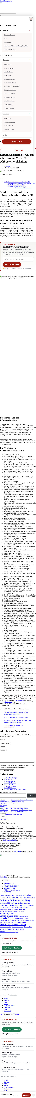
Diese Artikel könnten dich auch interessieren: (23, 187)
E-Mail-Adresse (5, 743)
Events (6, 998)
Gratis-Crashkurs (16, 141)
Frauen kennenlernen (10, 82)
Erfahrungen (7, 55)
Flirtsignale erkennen (10, 90)
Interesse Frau (4, 920)
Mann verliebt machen (22, 922)
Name (2, 740)
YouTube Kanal (8, 125)
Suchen (32, 795)
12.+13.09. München (10, 783)
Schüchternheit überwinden (11, 86)
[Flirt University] (18, 8)
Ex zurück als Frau (4, 907)
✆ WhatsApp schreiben (12, 948)
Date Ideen (2, 903)
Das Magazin (7, 64)
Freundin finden (8, 72)
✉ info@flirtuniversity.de (10, 952)
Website (2, 746)
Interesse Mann (15, 920)
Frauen (22, 909)
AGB (5, 1009)
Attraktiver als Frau (5, 897)
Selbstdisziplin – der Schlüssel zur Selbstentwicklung (13, 726)
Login (5, 135)
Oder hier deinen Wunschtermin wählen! (15, 789)
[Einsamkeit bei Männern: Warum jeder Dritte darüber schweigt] (4, 803)
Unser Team (7, 118)
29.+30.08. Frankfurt (10, 781)
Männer (22, 924)
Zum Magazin (4, 819)
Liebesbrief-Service (9, 49)
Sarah (8, 166)
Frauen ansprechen (9, 79)
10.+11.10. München (10, 788)
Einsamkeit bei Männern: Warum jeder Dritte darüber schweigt (22, 800)
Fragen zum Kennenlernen (11, 885)
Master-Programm (9, 25)
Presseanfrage (11, 973)
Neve (1, 1014)
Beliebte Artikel (31, 897)
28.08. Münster (8, 779)
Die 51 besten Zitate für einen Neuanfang (16, 717)
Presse (6, 1004)
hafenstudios (13, 995)
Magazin (6, 1000)
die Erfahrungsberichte (10, 840)
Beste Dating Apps (9, 888)
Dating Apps (4, 905)
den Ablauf (17, 852)
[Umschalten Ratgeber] (30, 60)
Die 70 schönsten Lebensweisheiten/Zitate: (17, 186)
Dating (8, 903)
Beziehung (4, 900)
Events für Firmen (9, 129)
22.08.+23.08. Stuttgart (10, 778)
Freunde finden (23, 916)
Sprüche (2, 929)
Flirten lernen (7, 75)
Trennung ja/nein (10, 929)
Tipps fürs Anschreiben (10, 886)
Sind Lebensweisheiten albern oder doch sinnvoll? (17, 182)
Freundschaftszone (18, 918)
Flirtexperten (8, 702)
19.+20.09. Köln (8, 784)
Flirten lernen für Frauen (5, 909)
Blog (27, 900)
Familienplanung (23, 907)
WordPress (16, 1014)
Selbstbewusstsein (9, 108)
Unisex (21, 929)
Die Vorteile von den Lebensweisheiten (16, 185)
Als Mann (27, 895)
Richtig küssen (8, 104)
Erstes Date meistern (9, 93)
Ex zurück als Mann (13, 907)
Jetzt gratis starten (12, 264)
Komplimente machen (27, 920)
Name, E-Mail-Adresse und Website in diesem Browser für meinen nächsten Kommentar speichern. (17, 766)
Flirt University (15, 909)
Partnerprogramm (16, 988)
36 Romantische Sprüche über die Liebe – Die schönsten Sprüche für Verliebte (17, 721)
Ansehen (26, 1095)
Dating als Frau (24, 903)
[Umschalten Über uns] (30, 114)
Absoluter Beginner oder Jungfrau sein (11, 895)
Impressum (7, 1007)
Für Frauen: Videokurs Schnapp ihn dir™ (16, 46)
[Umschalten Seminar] (30, 30)
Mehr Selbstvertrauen (9, 924)
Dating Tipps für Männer (19, 905)
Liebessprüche (12, 922)
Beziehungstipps (17, 900)
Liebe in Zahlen (3, 922)
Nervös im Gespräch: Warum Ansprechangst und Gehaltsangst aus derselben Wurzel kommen (21, 809)
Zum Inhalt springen (6, 1)
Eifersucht (32, 905)
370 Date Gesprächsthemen (12, 890)
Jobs (5, 1002)
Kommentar (4, 750)
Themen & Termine (9, 35)
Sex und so (28, 927)
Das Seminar (7, 891)
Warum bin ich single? (9, 931)
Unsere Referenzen (9, 122)
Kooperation (16, 980)
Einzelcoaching (8, 42)
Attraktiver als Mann (19, 897)
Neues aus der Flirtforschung (8, 792)
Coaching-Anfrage (18, 965)
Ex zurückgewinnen (9, 68)
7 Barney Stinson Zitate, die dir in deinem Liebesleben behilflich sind (16, 713)
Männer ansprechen (5, 927)
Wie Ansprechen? (9, 883)
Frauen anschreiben (9, 97)
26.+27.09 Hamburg (10, 786)
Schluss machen (17, 927)
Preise (5, 38)
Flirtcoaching (20, 700)
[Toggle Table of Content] (1, 179)
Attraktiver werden (9, 101)
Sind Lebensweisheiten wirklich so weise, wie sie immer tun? (21, 183)
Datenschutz (7, 1011)
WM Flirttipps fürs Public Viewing (11, 814)
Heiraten (26, 918)
